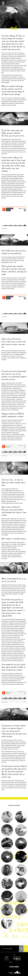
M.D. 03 (9, 231)
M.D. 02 (9, 704)
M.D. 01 (9, 319)
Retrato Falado (4, 231)
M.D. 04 (9, 458)
